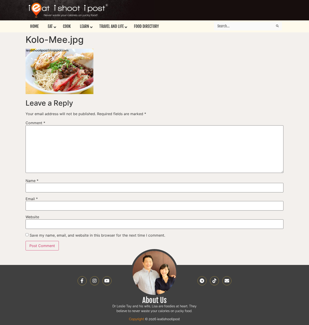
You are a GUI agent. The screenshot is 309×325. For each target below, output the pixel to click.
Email (32, 199)
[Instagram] (94, 280)
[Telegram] (202, 280)
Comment (35, 123)
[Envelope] (226, 280)
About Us (154, 300)
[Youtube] (107, 280)
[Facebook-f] (82, 280)
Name (32, 180)
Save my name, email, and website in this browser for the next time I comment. (97, 235)
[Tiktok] (214, 280)
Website (32, 217)
